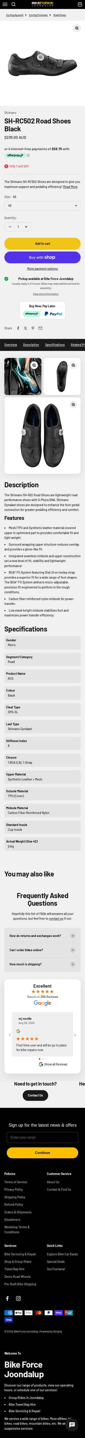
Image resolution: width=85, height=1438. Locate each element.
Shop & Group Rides (17, 1261)
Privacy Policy (13, 1189)
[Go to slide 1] (39, 1059)
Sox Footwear (56, 1269)
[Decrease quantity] (10, 226)
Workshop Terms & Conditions (17, 1229)
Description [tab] (31, 345)
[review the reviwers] (18, 1032)
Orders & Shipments (18, 1212)
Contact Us (35, 1095)
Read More (70, 187)
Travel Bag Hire (14, 1269)
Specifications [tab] (55, 345)
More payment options (42, 269)
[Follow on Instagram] (18, 1298)
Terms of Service (15, 1182)
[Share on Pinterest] (33, 328)
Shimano (10, 112)
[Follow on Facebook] (7, 1298)
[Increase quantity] (26, 226)
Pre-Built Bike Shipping (20, 1284)
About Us (53, 1182)
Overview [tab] (10, 345)
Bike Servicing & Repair (20, 1254)
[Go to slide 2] (43, 1059)
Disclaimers (12, 1219)
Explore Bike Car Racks (62, 1254)
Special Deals (56, 1261)
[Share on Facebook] (18, 328)
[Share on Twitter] (25, 328)
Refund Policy (13, 1204)
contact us (56, 918)
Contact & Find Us (59, 1189)
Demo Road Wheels (17, 1276)
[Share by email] (40, 328)
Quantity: (10, 218)
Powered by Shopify (50, 1331)
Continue (42, 1153)
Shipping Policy (14, 1197)
